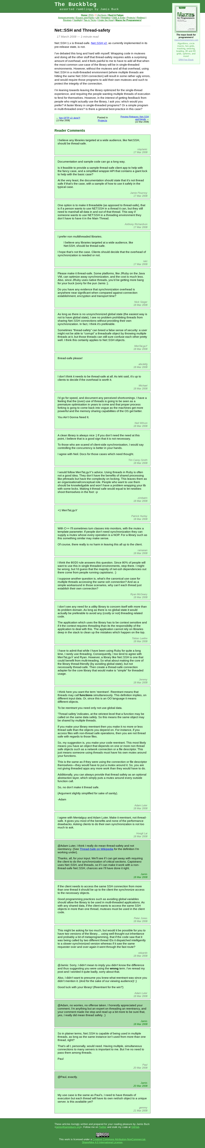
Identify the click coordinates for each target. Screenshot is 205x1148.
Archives (102, 15)
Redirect (141, 17)
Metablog (105, 17)
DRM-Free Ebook (186, 60)
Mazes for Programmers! (128, 20)
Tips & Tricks (90, 20)
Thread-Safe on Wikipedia (96, 849)
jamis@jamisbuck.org (68, 1127)
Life (97, 17)
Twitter (102, 1127)
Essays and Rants (85, 17)
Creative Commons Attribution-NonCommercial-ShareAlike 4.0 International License (114, 1141)
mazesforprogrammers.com (186, 40)
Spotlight (77, 20)
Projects (131, 17)
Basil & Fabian (116, 15)
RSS (91, 15)
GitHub (135, 1127)
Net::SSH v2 (99, 43)
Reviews (67, 20)
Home (84, 15)
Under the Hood (106, 20)
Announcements (66, 17)
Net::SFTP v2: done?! (69, 118)
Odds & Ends (118, 17)
